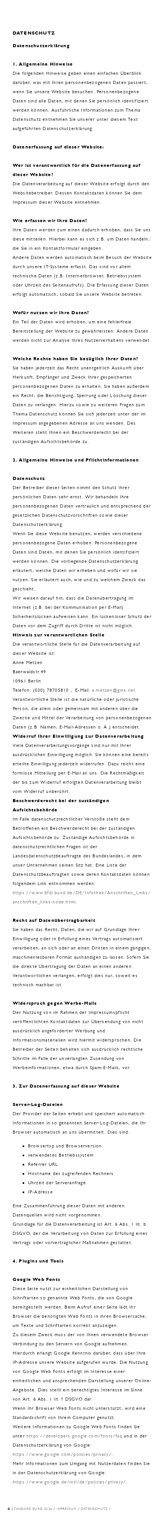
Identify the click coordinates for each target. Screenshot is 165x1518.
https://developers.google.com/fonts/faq (74, 1436)
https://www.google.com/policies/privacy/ (62, 1454)
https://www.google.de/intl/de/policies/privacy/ (69, 1482)
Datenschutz (94, 1509)
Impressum (67, 1509)
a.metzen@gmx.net (113, 690)
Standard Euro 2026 (32, 1509)
